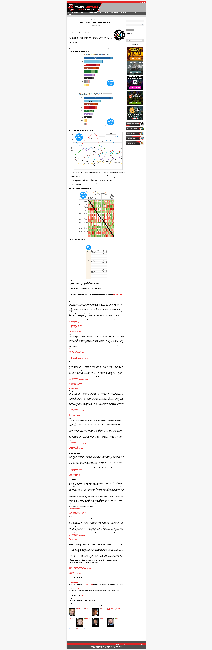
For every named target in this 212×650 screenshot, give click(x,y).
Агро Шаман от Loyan (73, 328)
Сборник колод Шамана (74, 321)
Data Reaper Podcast (92, 12)
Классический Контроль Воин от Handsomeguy (78, 379)
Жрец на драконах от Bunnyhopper (76, 538)
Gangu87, (100, 29)
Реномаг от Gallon (72, 451)
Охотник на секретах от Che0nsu (75, 351)
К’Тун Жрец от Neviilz (73, 539)
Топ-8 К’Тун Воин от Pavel (74, 384)
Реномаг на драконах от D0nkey (75, 449)
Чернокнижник (108, 298)
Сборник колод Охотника (74, 348)
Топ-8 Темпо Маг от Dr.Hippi (74, 447)
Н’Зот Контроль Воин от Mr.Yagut (75, 383)
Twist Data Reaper (125, 12)
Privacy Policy (110, 644)
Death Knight (84, 16)
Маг (89, 298)
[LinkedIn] (145, 2)
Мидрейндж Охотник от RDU (74, 357)
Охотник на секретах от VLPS (74, 349)
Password (128, 22)
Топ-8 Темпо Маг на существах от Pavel (77, 446)
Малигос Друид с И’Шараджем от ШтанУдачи (78, 411)
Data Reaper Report (103, 12)
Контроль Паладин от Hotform (75, 573)
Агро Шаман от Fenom (73, 330)
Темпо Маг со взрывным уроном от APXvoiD (77, 444)
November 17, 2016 (96, 25)
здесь (83, 595)
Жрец (86, 298)
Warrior (133, 16)
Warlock (128, 16)
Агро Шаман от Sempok (73, 327)
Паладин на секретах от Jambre (75, 569)
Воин (80, 298)
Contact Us (136, 644)
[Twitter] (136, 2)
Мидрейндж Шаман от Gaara (75, 322)
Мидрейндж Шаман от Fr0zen (75, 326)
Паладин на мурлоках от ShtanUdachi (76, 567)
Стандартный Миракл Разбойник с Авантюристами (79, 511)
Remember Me (130, 27)
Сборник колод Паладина (74, 566)
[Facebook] (138, 2)
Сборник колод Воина (73, 378)
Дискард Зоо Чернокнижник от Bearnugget (77, 470)
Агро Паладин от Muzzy (73, 572)
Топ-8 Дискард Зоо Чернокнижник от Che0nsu (78, 473)
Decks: (78, 16)
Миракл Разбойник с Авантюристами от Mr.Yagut (79, 512)
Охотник (92, 298)
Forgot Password (129, 33)
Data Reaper (75, 19)
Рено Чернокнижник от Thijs (74, 474)
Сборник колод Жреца (73, 534)
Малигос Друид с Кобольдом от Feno (76, 410)
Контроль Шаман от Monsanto (75, 331)
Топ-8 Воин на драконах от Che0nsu (76, 385)
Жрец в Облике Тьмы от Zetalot (75, 536)
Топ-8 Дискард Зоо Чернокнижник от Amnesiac (78, 471)
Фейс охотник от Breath (73, 353)
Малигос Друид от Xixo (73, 409)
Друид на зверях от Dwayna (74, 414)
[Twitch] (142, 2)
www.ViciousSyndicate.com (107, 646)
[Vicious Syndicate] (84, 11)
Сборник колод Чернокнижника (75, 469)
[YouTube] (140, 2)
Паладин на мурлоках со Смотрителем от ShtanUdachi (80, 568)
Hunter (101, 16)
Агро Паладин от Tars (73, 571)
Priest (114, 16)
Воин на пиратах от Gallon (74, 388)
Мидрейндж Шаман (75, 582)
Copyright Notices (126, 644)
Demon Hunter (90, 16)
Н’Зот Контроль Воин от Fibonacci (75, 382)
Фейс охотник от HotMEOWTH (75, 356)
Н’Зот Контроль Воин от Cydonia (75, 380)
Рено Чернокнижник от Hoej (74, 475)
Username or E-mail (129, 18)
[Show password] (142, 25)
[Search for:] (135, 40)
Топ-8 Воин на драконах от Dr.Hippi (76, 386)
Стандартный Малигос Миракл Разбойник (77, 509)
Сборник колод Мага (73, 442)
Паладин (97, 298)
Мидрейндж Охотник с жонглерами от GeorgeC (78, 358)
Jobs (131, 644)
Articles (82, 12)
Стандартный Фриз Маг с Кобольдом (76, 448)
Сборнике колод (118, 294)
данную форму (81, 588)
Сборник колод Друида (73, 408)
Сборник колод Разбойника (74, 508)
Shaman (123, 16)
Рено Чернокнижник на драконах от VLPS (77, 476)
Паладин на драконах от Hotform (76, 574)
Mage (105, 16)
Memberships (75, 12)
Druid (96, 16)
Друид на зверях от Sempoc (74, 415)
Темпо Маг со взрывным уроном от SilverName (78, 443)
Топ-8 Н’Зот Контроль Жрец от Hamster (77, 535)
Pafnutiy (104, 29)
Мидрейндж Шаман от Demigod (75, 325)
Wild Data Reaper (114, 12)
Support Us (70, 14)
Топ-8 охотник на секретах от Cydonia (76, 352)
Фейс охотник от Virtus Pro (74, 354)
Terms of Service (117, 644)
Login (69, 12)
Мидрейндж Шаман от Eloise (74, 323)
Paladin (109, 16)
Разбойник (102, 298)
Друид (83, 298)
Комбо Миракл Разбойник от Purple (76, 513)
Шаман (113, 298)
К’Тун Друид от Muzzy (73, 413)
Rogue (118, 16)
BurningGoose (95, 29)
